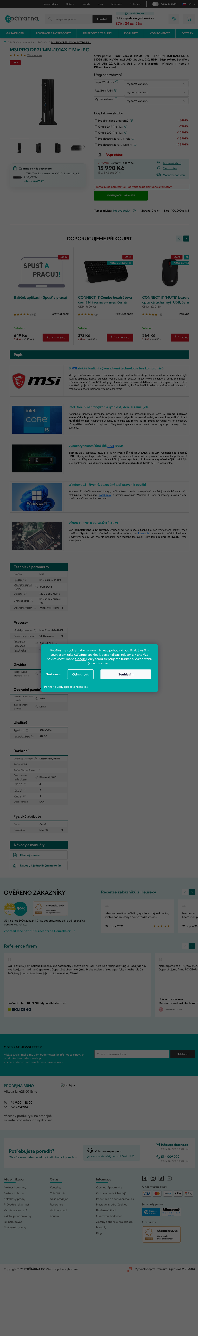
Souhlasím (124, 674)
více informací (97, 663)
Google (79, 659)
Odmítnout (79, 674)
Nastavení (51, 674)
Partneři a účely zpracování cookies (64, 686)
